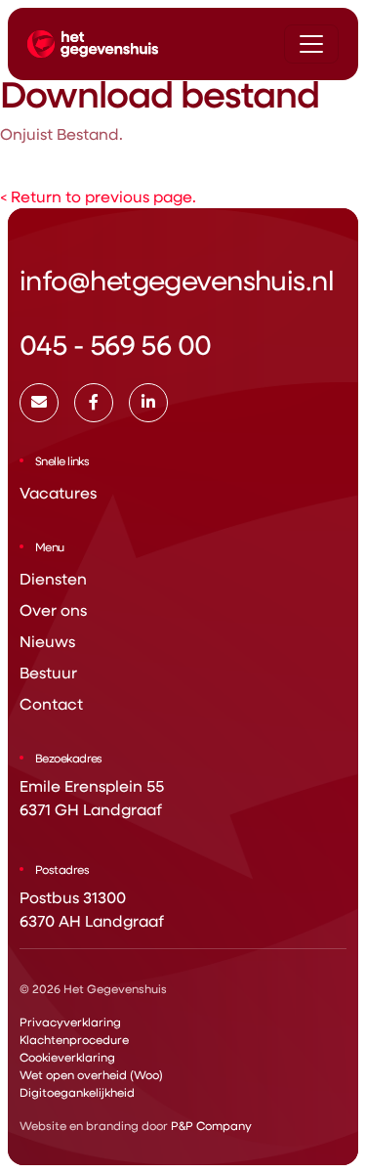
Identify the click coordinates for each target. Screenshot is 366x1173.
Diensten (53, 578)
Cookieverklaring (67, 1056)
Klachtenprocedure (74, 1039)
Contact (51, 703)
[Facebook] (93, 402)
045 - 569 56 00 (116, 344)
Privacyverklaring (70, 1021)
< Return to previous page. (98, 196)
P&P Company (211, 1125)
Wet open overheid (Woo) (91, 1074)
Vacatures (58, 492)
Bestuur (48, 672)
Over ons (53, 609)
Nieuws (47, 640)
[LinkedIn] (148, 402)
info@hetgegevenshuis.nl (177, 279)
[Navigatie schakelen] (311, 44)
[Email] (39, 402)
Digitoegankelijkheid (77, 1092)
